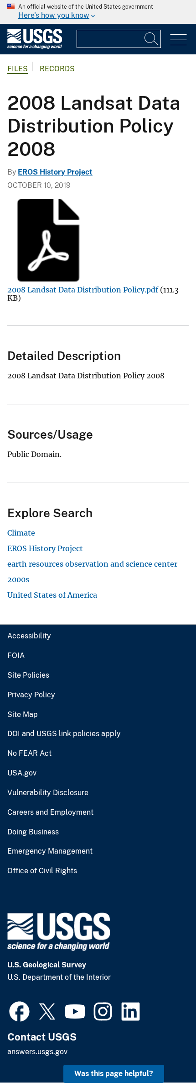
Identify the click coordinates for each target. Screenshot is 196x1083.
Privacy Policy (31, 695)
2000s (18, 579)
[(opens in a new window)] (19, 1010)
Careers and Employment (50, 812)
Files (17, 68)
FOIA (16, 656)
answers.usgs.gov (37, 1051)
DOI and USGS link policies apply (64, 734)
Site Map (22, 715)
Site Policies (28, 675)
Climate (21, 532)
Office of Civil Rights (42, 871)
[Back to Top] (163, 1050)
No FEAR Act (29, 753)
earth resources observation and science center (92, 563)
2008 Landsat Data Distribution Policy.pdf (82, 289)
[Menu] (178, 40)
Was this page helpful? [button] (113, 1073)
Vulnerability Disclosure (47, 793)
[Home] (34, 46)
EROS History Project (55, 172)
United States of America (52, 595)
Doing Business (33, 832)
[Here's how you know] (98, 12)
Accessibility (29, 636)
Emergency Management (50, 851)
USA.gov (21, 773)
